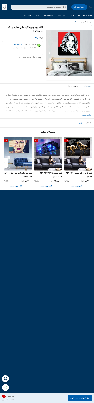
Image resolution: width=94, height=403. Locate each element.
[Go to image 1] (71, 78)
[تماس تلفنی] (5, 378)
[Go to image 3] (66, 78)
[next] (5, 163)
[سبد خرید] (90, 7)
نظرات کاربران (72, 86)
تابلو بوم (83, 22)
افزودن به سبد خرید (78, 397)
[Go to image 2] (68, 78)
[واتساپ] (5, 387)
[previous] (89, 163)
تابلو (75, 22)
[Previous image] (49, 52)
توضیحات (87, 86)
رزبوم (90, 22)
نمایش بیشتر (86, 115)
